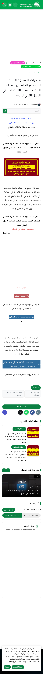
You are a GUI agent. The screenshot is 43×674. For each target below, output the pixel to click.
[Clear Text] (5, 111)
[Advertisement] (21, 35)
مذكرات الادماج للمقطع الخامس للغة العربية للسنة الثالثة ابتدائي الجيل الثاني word (15, 437)
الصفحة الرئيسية (34, 63)
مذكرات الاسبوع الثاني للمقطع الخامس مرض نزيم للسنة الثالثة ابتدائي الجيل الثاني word (15, 456)
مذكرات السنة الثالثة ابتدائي (30, 67)
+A (30, 73)
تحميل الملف (20, 296)
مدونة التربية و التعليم (20, 118)
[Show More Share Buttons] (4, 412)
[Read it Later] (4, 73)
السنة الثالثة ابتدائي (17, 63)
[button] (32, 412)
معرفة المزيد (18, 667)
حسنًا (7, 667)
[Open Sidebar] (10, 5)
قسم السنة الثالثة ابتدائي (20, 123)
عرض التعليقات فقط (31, 515)
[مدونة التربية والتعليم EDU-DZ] (30, 5)
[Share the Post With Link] (38, 412)
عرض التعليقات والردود (11, 515)
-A (39, 73)
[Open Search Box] (15, 5)
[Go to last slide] (8, 470)
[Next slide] (4, 470)
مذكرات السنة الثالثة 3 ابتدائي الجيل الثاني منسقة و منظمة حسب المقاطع (20, 364)
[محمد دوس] (39, 104)
